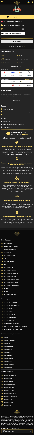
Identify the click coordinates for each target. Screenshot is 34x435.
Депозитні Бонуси (8, 261)
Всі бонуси (6, 258)
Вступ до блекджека (9, 314)
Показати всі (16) (29, 69)
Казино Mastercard (8, 346)
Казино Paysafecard (9, 340)
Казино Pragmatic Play (9, 375)
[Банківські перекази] (29, 72)
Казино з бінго (7, 399)
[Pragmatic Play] (29, 81)
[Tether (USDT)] (5, 75)
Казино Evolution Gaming (10, 384)
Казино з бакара (8, 402)
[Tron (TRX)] (13, 75)
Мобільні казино (8, 252)
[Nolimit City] (13, 81)
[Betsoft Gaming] (21, 81)
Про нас (5, 291)
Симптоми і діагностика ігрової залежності (15, 326)
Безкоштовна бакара (9, 276)
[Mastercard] (5, 72)
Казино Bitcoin (7, 367)
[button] (17, 431)
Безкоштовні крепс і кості (10, 282)
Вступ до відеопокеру (9, 317)
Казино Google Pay (8, 361)
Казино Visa (6, 343)
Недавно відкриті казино (10, 246)
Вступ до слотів (7, 308)
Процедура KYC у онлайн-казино (12, 329)
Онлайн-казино (7, 243)
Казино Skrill (6, 352)
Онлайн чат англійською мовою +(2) (13, 25)
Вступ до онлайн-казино (10, 302)
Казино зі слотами (8, 387)
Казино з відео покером (10, 396)
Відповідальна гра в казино (11, 323)
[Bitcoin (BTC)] (21, 72)
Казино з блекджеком (9, 393)
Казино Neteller (7, 349)
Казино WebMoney (8, 364)
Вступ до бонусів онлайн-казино (12, 305)
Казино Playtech (8, 381)
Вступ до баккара (8, 320)
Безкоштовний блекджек (10, 273)
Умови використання (9, 294)
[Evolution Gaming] (29, 85)
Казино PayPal (7, 337)
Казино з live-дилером (9, 249)
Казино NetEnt (7, 378)
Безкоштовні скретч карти (11, 285)
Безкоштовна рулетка (9, 270)
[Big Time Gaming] (13, 85)
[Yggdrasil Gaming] (5, 85)
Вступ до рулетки (8, 311)
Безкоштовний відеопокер (11, 279)
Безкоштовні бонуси (9, 255)
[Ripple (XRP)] (29, 75)
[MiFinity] (21, 75)
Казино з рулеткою (8, 390)
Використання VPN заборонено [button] (12, 33)
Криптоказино (7, 355)
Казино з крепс (7, 405)
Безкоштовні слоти (8, 267)
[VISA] (13, 72)
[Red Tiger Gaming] (21, 85)
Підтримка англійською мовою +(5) (13, 29)
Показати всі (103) (29, 79)
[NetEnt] (5, 81)
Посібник (6, 288)
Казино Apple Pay (8, 358)
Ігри (4, 264)
